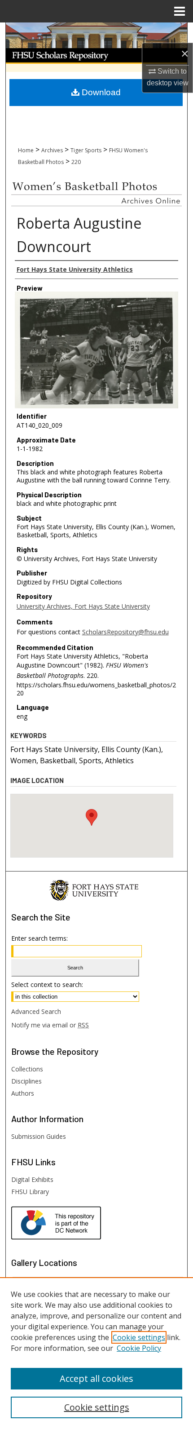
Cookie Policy (139, 1348)
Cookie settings (139, 1337)
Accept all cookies (96, 1378)
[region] (96, 1353)
